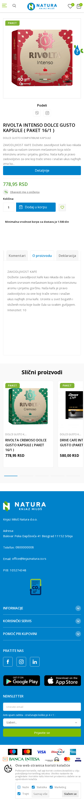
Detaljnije (42, 170)
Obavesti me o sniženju (25, 192)
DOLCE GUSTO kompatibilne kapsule (27, 138)
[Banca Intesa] (21, 760)
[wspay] (52, 760)
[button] (62, 207)
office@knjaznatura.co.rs (29, 558)
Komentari (17, 255)
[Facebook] (7, 661)
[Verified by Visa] (78, 760)
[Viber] (36, 113)
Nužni (25, 787)
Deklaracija (67, 255)
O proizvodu (42, 255)
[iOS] (62, 680)
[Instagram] (47, 113)
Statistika (42, 787)
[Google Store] (21, 680)
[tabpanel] (42, 57)
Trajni (25, 794)
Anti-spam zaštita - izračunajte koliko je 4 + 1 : (29, 715)
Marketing (60, 787)
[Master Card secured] (67, 760)
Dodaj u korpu (36, 207)
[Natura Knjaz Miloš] (42, 6)
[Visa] (41, 752)
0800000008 (24, 547)
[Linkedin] (34, 661)
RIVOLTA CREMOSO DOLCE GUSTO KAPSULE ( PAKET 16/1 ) (25, 445)
